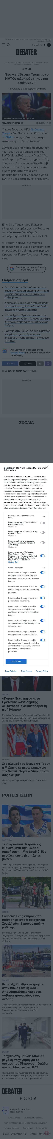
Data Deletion (11, 671)
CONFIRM (16, 661)
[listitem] (26, 517)
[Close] (47, 468)
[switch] (42, 523)
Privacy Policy (42, 671)
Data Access (26, 671)
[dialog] (26, 569)
